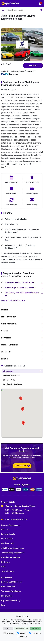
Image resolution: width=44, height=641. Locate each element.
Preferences (36, 633)
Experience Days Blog (10, 600)
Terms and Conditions (11, 591)
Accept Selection (22, 628)
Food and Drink (8, 543)
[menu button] (3, 10)
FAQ (3, 605)
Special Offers (7, 571)
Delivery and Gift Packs (11, 582)
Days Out (5, 529)
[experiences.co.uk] (22, 479)
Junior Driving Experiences (13, 552)
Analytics (23, 633)
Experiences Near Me (10, 557)
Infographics (6, 596)
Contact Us (22, 519)
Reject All (8, 628)
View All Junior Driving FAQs (13, 300)
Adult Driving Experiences (12, 548)
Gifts (3, 566)
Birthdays (5, 562)
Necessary (10, 633)
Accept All (35, 628)
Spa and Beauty (8, 534)
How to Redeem (8, 586)
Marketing (23, 636)
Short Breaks (7, 538)
